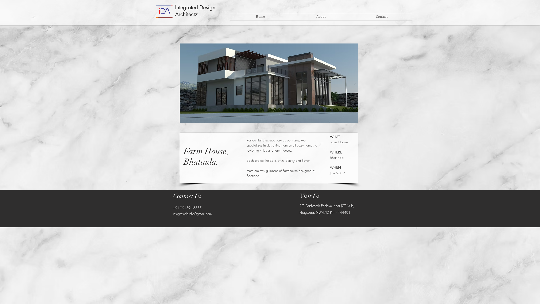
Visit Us (310, 196)
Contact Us (187, 196)
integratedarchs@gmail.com (192, 213)
